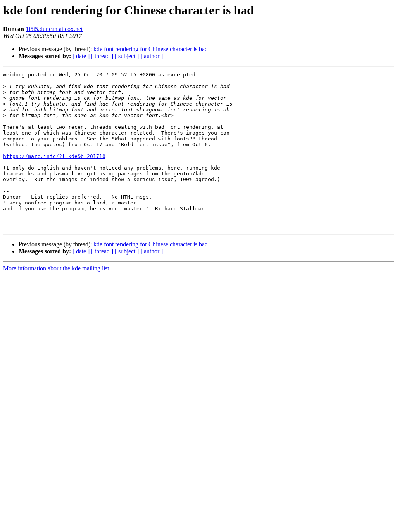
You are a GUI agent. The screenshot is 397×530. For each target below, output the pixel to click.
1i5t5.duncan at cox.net (54, 29)
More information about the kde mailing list (56, 268)
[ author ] (151, 56)
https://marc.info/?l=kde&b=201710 (54, 156)
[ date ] (81, 56)
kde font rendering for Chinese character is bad (150, 49)
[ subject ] (127, 56)
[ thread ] (102, 56)
